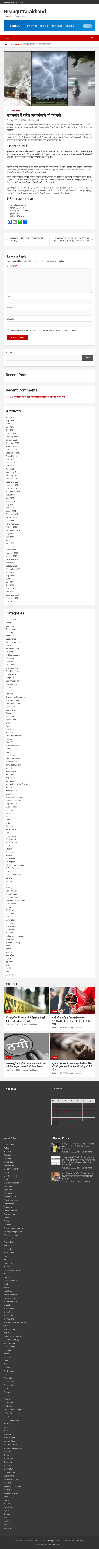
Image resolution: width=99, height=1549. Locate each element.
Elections (10, 713)
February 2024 (12, 514)
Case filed (10, 661)
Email (10, 307)
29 (84, 1119)
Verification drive (13, 929)
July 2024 (10, 498)
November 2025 (12, 446)
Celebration (10, 665)
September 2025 (13, 453)
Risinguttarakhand (25, 12)
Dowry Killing (11, 710)
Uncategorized (12, 923)
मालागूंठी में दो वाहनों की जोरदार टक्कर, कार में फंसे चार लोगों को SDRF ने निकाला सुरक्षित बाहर (78, 1146)
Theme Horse (76, 1540)
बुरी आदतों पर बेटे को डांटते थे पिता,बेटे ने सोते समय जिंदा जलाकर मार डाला (25, 1019)
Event (8, 723)
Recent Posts (61, 1138)
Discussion (10, 707)
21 (78, 1115)
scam (8, 871)
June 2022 (10, 579)
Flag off (9, 742)
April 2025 (10, 469)
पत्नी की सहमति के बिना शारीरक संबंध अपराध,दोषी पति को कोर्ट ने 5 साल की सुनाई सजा (71, 1020)
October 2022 (11, 566)
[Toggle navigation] (7, 38)
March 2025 (11, 472)
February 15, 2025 (13, 1070)
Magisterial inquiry (13, 800)
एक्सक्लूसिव (10, 955)
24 (53, 1119)
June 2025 (10, 462)
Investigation (11, 791)
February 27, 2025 (14, 120)
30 (90, 1119)
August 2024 (11, 495)
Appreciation (11, 629)
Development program (15, 697)
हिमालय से (9, 975)
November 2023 (12, 524)
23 (90, 1115)
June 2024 (10, 501)
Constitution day (13, 681)
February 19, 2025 (13, 1024)
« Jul (72, 1127)
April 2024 (10, 508)
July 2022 (10, 575)
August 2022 (11, 572)
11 (59, 1112)
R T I (8, 845)
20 (72, 1115)
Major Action (11, 803)
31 (53, 1123)
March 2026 (11, 433)
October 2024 (11, 488)
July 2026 (10, 420)
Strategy (9, 887)
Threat (8, 907)
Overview (9, 826)
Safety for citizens (14, 868)
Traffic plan (10, 910)
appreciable (10, 626)
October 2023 (11, 527)
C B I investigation (13, 655)
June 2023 (10, 540)
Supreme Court (12, 897)
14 (78, 1112)
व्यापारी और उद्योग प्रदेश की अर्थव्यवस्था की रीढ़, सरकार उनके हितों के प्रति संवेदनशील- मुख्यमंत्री (78, 1176)
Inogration (10, 774)
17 (53, 1115)
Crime (8, 687)
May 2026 (10, 427)
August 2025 (11, 456)
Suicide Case (11, 894)
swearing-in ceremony (15, 900)
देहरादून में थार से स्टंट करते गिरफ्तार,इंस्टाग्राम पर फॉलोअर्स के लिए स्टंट (39, 397)
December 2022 (12, 559)
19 (66, 1115)
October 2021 (11, 601)
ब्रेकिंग (8, 965)
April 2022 (10, 585)
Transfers (10, 913)
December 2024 (12, 482)
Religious (9, 849)
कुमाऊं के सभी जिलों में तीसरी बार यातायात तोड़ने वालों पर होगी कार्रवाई (26, 239)
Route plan (10, 862)
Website (10, 319)
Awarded (9, 632)
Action (8, 623)
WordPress (58, 1544)
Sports (8, 884)
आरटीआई (9, 952)
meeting (9, 810)
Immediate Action (13, 765)
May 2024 (10, 504)
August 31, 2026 (68, 1152)
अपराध (8, 949)
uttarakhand (13, 111)
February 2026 (12, 437)
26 (66, 1119)
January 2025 (11, 479)
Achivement (11, 619)
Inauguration (11, 771)
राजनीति (8, 968)
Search (9, 352)
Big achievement (13, 642)
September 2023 (13, 530)
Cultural (9, 690)
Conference (11, 674)
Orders (8, 823)
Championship (12, 668)
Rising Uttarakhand (31, 120)
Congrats (10, 678)
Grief (8, 749)
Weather (9, 933)
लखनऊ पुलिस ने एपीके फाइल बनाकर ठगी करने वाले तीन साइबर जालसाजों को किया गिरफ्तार (26, 1065)
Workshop (10, 939)
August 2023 (11, 533)
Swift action (11, 904)
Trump (8, 397)
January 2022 (11, 592)
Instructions (11, 781)
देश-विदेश (9, 962)
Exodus (9, 726)
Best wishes (11, 639)
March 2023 (11, 550)
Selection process (13, 875)
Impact (9, 768)
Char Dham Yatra (13, 671)
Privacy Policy (53, 1540)
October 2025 (11, 449)
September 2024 (13, 491)
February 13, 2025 (59, 1073)
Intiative (9, 787)
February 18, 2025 (59, 1028)
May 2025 (10, 466)
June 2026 (10, 424)
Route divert (11, 858)
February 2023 (12, 553)
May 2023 (10, 543)
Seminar (9, 878)
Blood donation (12, 648)
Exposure (10, 729)
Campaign (10, 658)
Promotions (11, 836)
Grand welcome (12, 745)
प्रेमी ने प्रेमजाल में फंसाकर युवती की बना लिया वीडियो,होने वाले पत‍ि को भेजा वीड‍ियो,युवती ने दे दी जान (72, 1066)
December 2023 (12, 521)
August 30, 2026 (68, 1168)
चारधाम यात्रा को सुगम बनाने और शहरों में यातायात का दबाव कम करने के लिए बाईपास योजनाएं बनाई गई (71, 239)
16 (90, 1112)
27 (72, 1119)
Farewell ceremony (14, 736)
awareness (10, 636)
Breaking (9, 652)
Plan (7, 833)
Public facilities (12, 842)
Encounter (10, 716)
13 (72, 1112)
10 (53, 1112)
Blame (8, 645)
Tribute (9, 917)
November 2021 (12, 598)
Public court (11, 839)
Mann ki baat (11, 807)
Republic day (11, 852)
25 (59, 1119)
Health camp (11, 755)
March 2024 (11, 511)
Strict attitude (11, 891)
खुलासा (8, 959)
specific (9, 881)
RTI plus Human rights (15, 865)
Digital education (13, 703)
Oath (8, 820)
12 (66, 1112)
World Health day (13, 942)
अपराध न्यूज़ (11, 983)
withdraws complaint (14, 936)
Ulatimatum (10, 920)
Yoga (8, 946)
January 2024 (11, 517)
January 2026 (11, 440)
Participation (11, 829)
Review (9, 855)
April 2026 (10, 430)
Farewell (9, 732)
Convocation (11, 684)
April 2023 (10, 546)
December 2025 (12, 443)
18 (59, 1115)
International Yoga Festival (17, 784)
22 (84, 1115)
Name (10, 296)
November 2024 (12, 485)
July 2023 (10, 537)
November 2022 (12, 563)
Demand (9, 694)
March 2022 (11, 588)
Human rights (11, 761)
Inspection (10, 778)
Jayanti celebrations (14, 797)
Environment (11, 719)
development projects (15, 700)
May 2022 (10, 582)
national (9, 816)
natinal (8, 813)
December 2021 (12, 595)
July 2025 (10, 459)
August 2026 (11, 417)
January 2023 (11, 556)
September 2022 (13, 569)
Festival (9, 739)
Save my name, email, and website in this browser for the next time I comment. (44, 330)
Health (8, 752)
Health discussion (13, 758)
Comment (12, 266)
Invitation (10, 794)
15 (84, 1112)
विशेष (7, 971)
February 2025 (12, 475)
